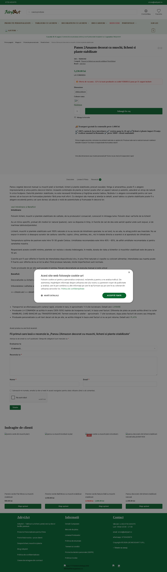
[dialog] (83, 286)
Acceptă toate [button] (114, 295)
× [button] (129, 272)
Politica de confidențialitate (72, 288)
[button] (50, 295)
